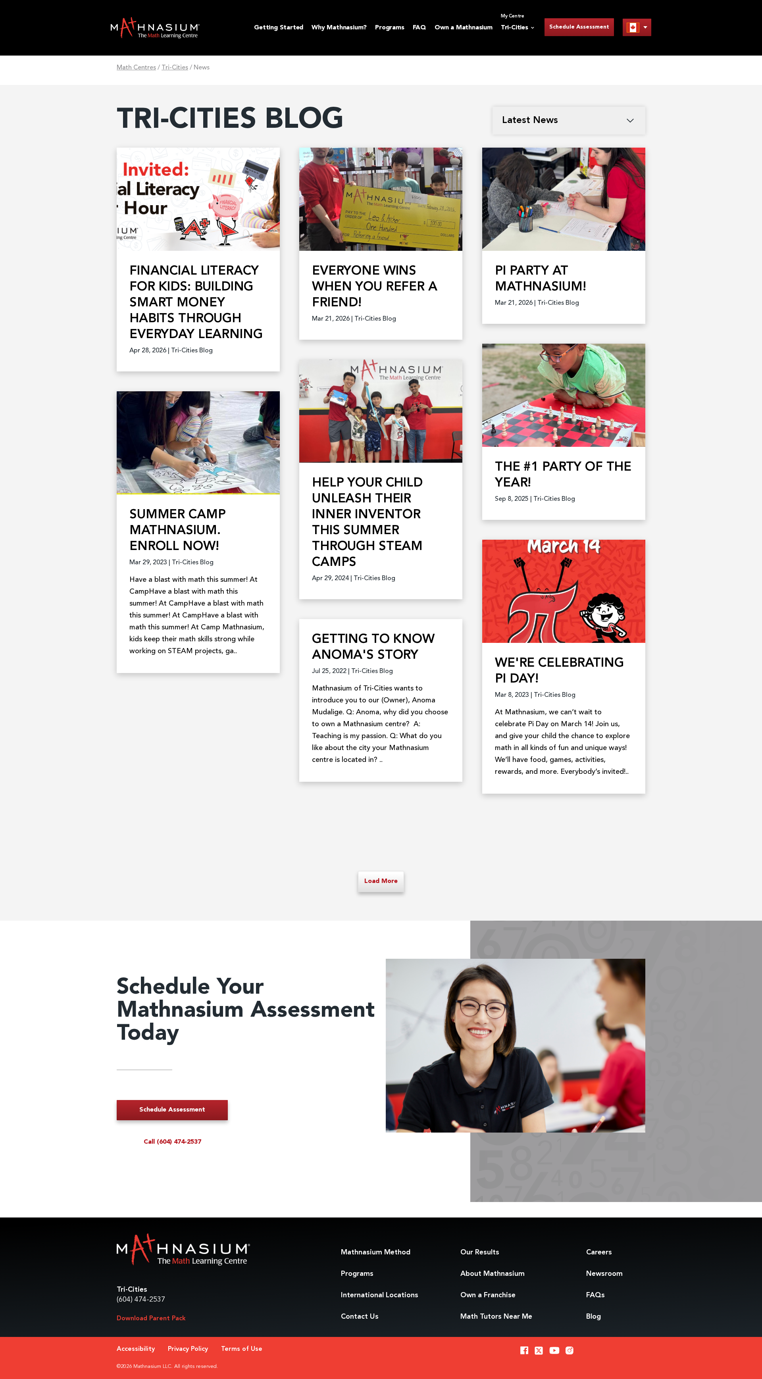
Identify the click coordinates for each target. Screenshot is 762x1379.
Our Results (479, 1252)
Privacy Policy (188, 1349)
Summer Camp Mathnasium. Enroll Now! (177, 531)
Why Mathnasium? (339, 28)
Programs (389, 28)
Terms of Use (241, 1349)
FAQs (595, 1295)
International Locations (379, 1295)
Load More (381, 881)
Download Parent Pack (151, 1319)
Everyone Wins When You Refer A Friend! (374, 287)
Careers (599, 1252)
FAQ (419, 28)
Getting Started (278, 28)
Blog (593, 1316)
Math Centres (136, 68)
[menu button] (637, 27)
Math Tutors (496, 1316)
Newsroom (604, 1273)
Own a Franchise (488, 1295)
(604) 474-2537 (141, 1299)
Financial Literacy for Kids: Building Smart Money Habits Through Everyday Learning (195, 303)
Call (172, 1142)
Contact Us (360, 1316)
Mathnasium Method (375, 1252)
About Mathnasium (492, 1273)
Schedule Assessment (579, 27)
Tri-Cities (175, 68)
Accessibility (136, 1349)
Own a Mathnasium (464, 28)
